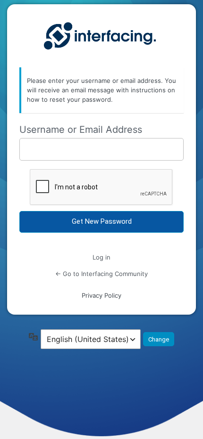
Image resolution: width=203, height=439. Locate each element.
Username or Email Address (80, 129)
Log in (101, 257)
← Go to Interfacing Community (101, 273)
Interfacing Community (101, 36)
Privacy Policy (101, 295)
